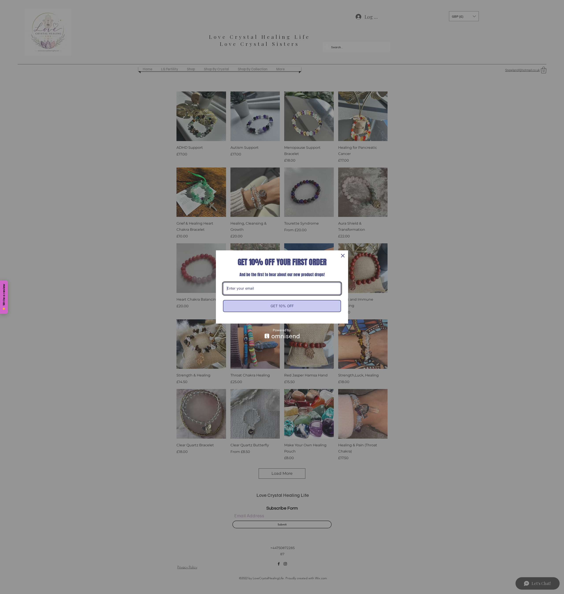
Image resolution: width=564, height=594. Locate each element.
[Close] (343, 255)
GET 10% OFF (282, 306)
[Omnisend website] (282, 334)
